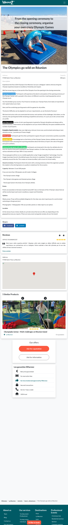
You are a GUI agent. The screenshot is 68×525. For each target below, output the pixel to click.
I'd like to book (34, 522)
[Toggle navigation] (64, 2)
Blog (5, 517)
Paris (37, 513)
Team (5, 514)
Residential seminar (58, 519)
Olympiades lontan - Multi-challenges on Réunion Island (25, 332)
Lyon (37, 519)
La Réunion (39, 516)
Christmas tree (56, 516)
